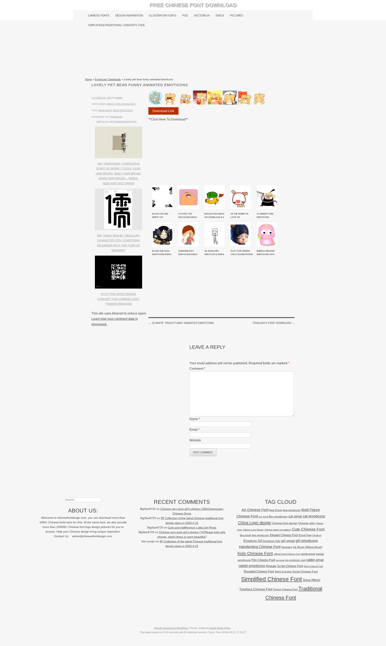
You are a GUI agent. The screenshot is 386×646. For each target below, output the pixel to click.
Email (194, 429)
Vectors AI (202, 15)
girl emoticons (307, 541)
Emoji (220, 15)
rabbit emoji (315, 560)
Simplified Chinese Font (271, 579)
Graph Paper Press (219, 628)
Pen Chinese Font (263, 560)
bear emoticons (123, 110)
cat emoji (295, 516)
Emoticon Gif (252, 541)
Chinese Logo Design (253, 530)
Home (88, 79)
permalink (116, 117)
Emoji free (305, 535)
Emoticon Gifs (271, 541)
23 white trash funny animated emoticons (181, 323)
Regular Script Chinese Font (284, 566)
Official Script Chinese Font (287, 554)
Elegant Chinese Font (284, 535)
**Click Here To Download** (168, 119)
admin (118, 98)
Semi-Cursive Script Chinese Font (296, 571)
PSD (185, 15)
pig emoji (280, 560)
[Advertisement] (193, 54)
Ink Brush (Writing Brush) (307, 547)
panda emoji (308, 553)
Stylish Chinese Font (285, 589)
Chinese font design (284, 523)
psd (303, 560)
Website (195, 440)
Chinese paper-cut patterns (277, 530)
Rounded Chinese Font (259, 571)
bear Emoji (105, 110)
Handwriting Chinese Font (260, 547)
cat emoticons (314, 516)
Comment (197, 368)
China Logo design (254, 522)
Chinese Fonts (98, 15)
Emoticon (316, 535)
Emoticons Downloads (108, 79)
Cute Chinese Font (308, 529)
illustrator (286, 547)
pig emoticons (292, 560)
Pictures (236, 15)
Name (194, 419)
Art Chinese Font (255, 510)
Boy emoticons (278, 516)
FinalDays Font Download (274, 323)
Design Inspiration (129, 15)
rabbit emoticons (252, 566)
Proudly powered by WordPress (171, 628)
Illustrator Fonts (162, 15)
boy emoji (263, 516)
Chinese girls (306, 523)
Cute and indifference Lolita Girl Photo (192, 527)
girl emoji (288, 541)
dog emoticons (260, 535)
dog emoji (245, 535)
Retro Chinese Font (313, 566)
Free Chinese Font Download (193, 5)
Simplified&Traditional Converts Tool (116, 25)
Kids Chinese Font (255, 553)
